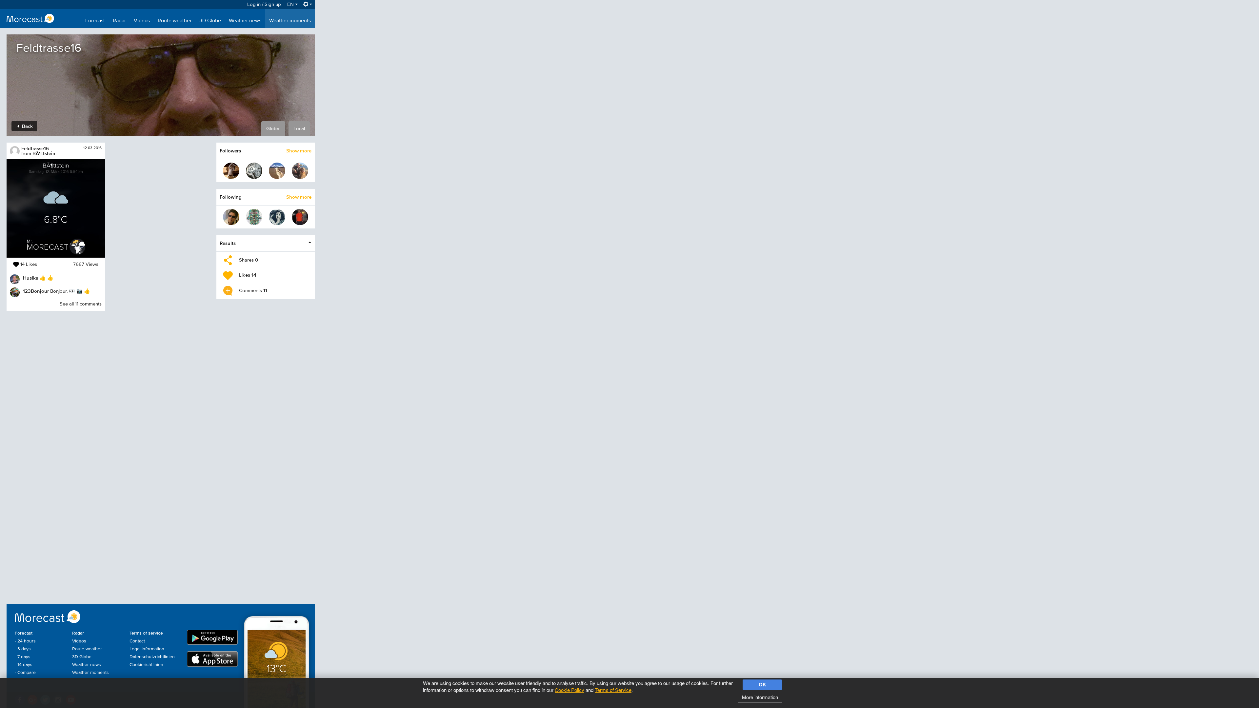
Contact (137, 641)
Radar (119, 21)
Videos (142, 21)
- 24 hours (25, 641)
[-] (254, 217)
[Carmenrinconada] (277, 217)
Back (27, 126)
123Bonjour (36, 291)
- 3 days (23, 649)
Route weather (174, 21)
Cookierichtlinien (146, 664)
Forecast (95, 21)
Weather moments (290, 21)
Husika (30, 278)
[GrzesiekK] (254, 171)
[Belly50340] (277, 171)
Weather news (245, 21)
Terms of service (146, 633)
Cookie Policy (569, 689)
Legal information (147, 649)
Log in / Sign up (264, 4)
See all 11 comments (81, 304)
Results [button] (228, 243)
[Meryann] (231, 171)
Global (273, 128)
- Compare (25, 672)
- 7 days (22, 657)
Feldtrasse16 (35, 148)
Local (299, 128)
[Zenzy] (300, 171)
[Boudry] (231, 217)
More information (760, 697)
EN (291, 4)
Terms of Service (613, 689)
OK (762, 684)
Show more (298, 150)
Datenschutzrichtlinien (152, 657)
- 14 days (23, 664)
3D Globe (210, 21)
